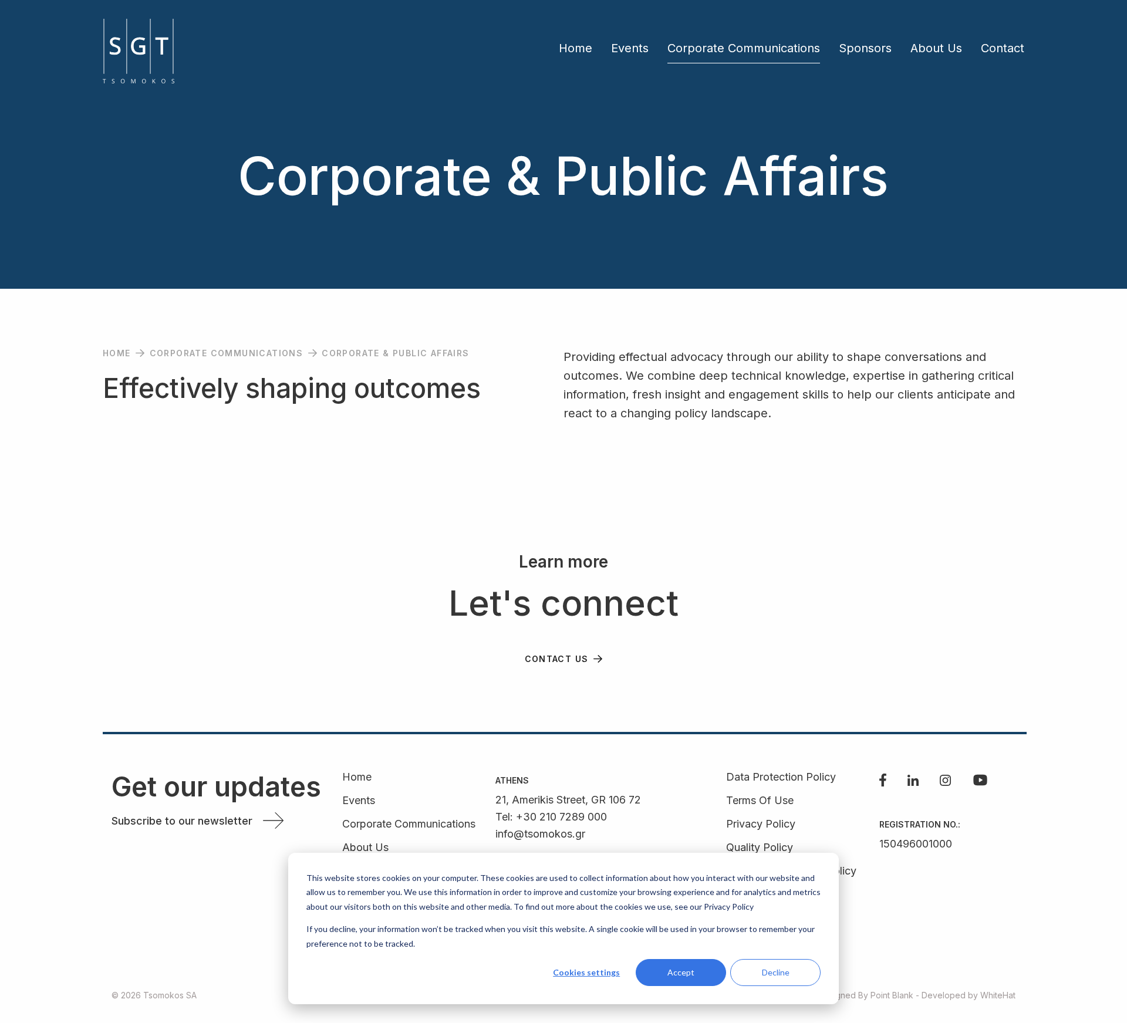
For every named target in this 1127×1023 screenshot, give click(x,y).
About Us (936, 48)
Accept (680, 972)
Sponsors (865, 48)
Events (630, 48)
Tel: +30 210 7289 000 (551, 817)
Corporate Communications (743, 48)
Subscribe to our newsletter (182, 821)
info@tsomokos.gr (540, 834)
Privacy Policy (760, 824)
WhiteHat (997, 995)
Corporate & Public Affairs (395, 353)
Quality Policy (759, 847)
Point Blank (891, 995)
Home (575, 48)
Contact (1002, 48)
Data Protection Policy (781, 777)
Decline (775, 972)
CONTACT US (557, 659)
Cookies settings (586, 972)
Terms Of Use (760, 800)
